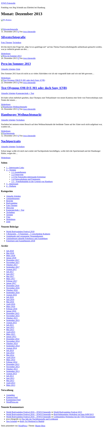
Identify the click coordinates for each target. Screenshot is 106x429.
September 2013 (13, 371)
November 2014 (13, 341)
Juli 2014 (10, 350)
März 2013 (10, 385)
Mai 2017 (10, 276)
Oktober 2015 (12, 318)
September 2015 (13, 320)
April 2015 (10, 332)
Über (8, 217)
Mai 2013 (10, 380)
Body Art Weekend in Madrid (32, 421)
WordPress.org (12, 402)
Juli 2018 (10, 251)
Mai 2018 (10, 253)
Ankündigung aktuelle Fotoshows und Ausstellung (27, 238)
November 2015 (13, 316)
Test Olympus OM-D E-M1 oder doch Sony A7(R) (34, 88)
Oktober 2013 (12, 369)
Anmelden (10, 395)
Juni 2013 (10, 378)
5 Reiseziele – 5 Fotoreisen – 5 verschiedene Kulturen (28, 234)
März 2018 (10, 255)
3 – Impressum (12, 184)
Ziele (18, 69)
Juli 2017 (10, 272)
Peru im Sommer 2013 (16, 63)
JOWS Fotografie (8, 3)
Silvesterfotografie (13, 37)
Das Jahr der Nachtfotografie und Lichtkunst (40, 419)
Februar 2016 (11, 309)
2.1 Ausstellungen (18, 172)
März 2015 (10, 334)
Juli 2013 (10, 376)
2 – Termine (11, 170)
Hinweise (10, 208)
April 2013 (10, 383)
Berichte (9, 201)
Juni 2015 (10, 327)
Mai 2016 (10, 302)
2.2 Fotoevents (17, 174)
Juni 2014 (10, 353)
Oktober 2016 (12, 290)
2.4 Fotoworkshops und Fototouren (25, 179)
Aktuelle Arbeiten (8, 69)
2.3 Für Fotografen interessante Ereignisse (28, 177)
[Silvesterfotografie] (9, 29)
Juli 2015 (10, 325)
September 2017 (13, 267)
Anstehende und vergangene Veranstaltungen (24, 236)
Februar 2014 (11, 362)
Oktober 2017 (12, 265)
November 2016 (13, 288)
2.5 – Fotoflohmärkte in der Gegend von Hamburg (32, 181)
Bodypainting (11, 203)
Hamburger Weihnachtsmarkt (21, 114)
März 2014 (10, 360)
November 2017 (13, 262)
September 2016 (13, 292)
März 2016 (10, 306)
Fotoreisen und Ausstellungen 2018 (20, 241)
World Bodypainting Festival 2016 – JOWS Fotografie (28, 412)
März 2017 (10, 279)
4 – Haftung (11, 186)
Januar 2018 (11, 258)
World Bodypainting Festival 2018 (20, 231)
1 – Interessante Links (15, 168)
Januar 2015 (11, 336)
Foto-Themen (6, 42)
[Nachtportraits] (8, 133)
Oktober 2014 (12, 343)
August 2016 (11, 295)
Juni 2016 (10, 299)
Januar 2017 (11, 283)
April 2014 (10, 357)
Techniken (17, 42)
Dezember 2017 (12, 260)
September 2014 (13, 346)
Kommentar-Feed (13, 400)
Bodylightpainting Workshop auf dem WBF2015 (74, 414)
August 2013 (11, 374)
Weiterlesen (5, 53)
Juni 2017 (10, 274)
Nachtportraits (11, 141)
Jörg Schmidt (11, 421)
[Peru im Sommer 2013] (11, 56)
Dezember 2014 (12, 339)
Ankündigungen (13, 198)
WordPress (22, 426)
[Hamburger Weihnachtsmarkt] (14, 107)
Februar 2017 (11, 281)
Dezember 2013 (12, 364)
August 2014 (11, 348)
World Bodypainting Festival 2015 (68, 412)
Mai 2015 (10, 330)
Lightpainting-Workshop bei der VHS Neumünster (74, 417)
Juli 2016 (10, 297)
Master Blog (40, 426)
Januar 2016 (11, 311)
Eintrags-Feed (12, 397)
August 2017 (11, 269)
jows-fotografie (29, 31)
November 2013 (13, 367)
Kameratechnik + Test (25, 93)
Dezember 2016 (12, 285)
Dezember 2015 (12, 313)
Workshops (10, 219)
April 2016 (10, 304)
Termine (9, 215)
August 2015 (11, 323)
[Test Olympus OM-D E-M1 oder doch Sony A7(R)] (23, 80)
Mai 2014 (10, 355)
